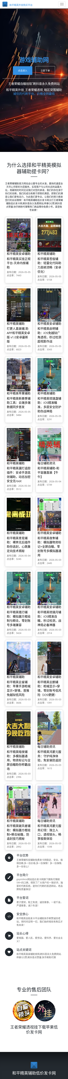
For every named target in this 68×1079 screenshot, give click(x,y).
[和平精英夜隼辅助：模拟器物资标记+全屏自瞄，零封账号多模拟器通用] (49, 514)
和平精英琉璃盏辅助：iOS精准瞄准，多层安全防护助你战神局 (49, 404)
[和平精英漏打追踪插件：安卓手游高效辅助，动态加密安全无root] (19, 444)
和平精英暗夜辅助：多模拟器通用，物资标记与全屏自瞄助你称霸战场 (19, 760)
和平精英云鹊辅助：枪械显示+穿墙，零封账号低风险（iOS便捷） (49, 688)
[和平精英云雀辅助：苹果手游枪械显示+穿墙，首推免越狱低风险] (19, 658)
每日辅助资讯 (46, 463)
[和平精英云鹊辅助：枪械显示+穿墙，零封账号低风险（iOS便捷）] (49, 658)
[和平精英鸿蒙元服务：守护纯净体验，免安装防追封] (49, 728)
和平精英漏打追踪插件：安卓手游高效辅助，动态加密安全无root (19, 474)
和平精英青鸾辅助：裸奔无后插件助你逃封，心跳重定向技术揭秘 (19, 544)
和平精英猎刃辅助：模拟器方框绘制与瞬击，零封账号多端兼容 (19, 618)
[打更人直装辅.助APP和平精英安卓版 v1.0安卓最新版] (19, 304)
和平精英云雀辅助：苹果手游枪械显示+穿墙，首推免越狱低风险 (19, 688)
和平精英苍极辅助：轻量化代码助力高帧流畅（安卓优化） (49, 265)
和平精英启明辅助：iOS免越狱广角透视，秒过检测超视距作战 (49, 335)
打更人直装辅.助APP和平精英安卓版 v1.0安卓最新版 (18, 335)
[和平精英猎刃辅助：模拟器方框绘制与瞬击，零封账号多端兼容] (19, 588)
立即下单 (45, 70)
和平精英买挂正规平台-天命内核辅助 (19, 263)
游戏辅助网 (34, 60)
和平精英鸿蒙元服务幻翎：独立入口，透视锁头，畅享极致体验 (49, 832)
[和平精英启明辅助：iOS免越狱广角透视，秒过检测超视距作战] (49, 304)
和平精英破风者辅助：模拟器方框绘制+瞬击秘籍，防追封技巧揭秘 (19, 832)
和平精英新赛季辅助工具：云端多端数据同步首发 (19, 402)
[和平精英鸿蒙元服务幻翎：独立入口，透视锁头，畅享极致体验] (49, 802)
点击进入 (22, 70)
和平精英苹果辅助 (19, 393)
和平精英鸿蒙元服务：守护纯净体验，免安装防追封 (49, 756)
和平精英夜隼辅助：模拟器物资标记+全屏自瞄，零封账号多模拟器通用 (49, 546)
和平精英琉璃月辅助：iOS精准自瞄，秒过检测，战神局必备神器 (49, 618)
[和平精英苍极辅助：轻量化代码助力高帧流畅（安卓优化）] (49, 234)
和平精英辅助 (46, 254)
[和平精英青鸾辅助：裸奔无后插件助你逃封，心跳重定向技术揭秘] (19, 514)
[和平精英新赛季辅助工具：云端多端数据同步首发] (19, 374)
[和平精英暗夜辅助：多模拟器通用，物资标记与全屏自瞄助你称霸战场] (19, 728)
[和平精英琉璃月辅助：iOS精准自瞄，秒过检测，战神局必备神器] (49, 588)
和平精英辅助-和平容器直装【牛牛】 (48, 472)
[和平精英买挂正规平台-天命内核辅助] (19, 234)
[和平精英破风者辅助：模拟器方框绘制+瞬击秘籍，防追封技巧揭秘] (19, 802)
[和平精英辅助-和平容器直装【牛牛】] (49, 444)
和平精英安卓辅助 (19, 254)
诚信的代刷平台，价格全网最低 (34, 94)
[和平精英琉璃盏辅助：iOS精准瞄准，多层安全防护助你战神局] (49, 374)
